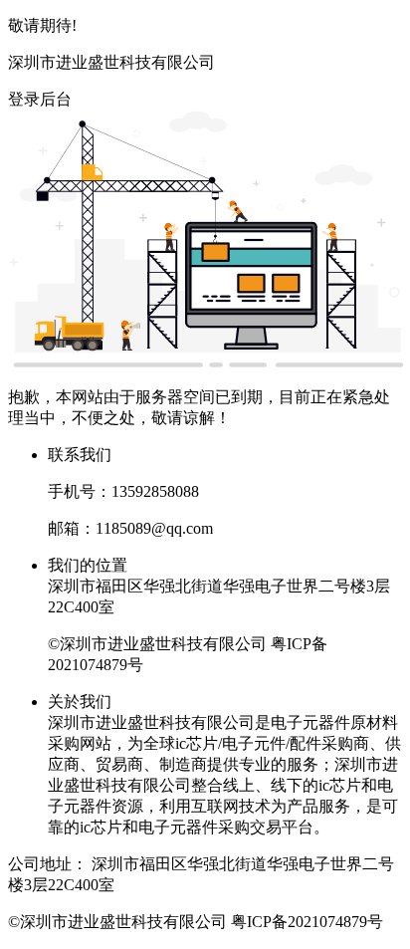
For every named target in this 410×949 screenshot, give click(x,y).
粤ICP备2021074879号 (307, 921)
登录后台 (40, 99)
